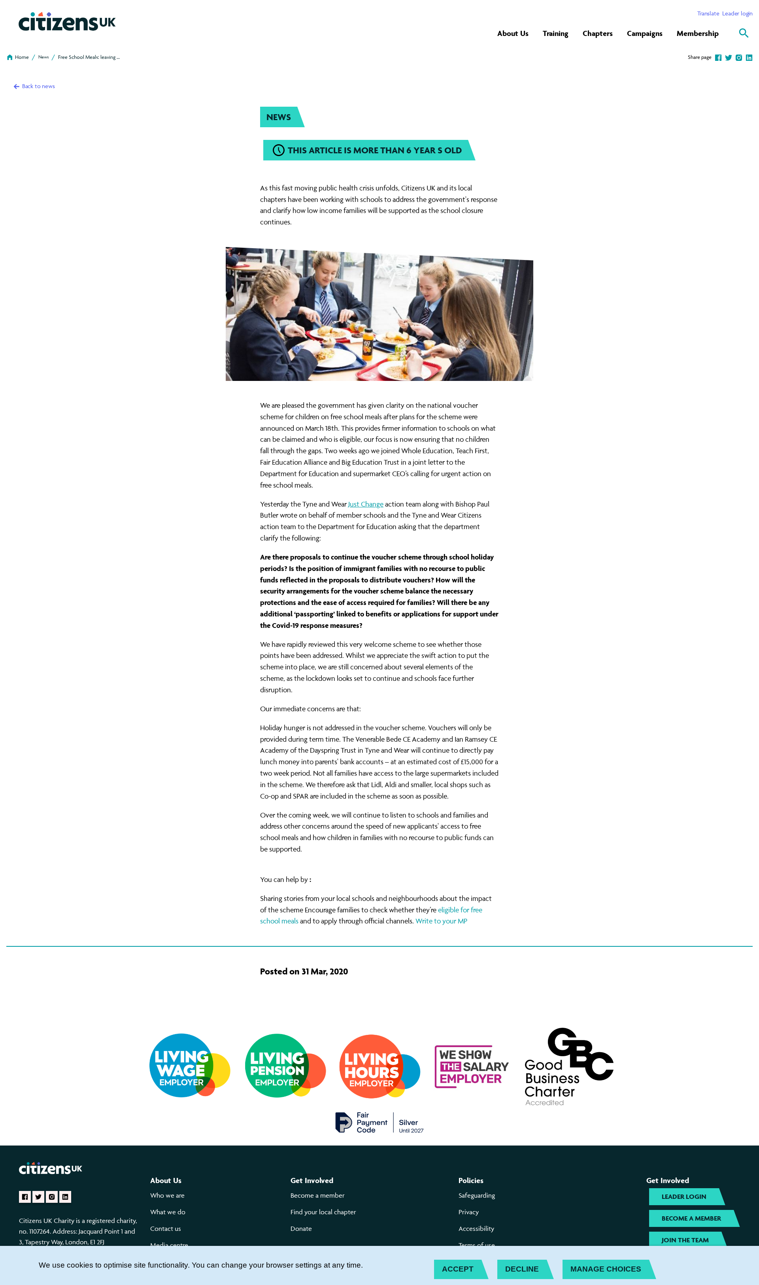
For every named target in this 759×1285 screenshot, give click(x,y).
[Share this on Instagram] (738, 57)
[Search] (744, 33)
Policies (471, 1180)
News (43, 57)
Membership (698, 33)
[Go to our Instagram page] (52, 1197)
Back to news (38, 86)
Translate (708, 13)
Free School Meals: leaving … (89, 57)
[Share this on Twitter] (728, 57)
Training (555, 33)
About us (165, 1180)
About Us (513, 33)
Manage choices (605, 1269)
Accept (458, 1269)
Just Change (365, 504)
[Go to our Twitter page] (38, 1197)
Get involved (312, 1180)
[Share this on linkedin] (749, 57)
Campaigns (645, 33)
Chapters (598, 33)
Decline (522, 1269)
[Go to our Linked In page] (65, 1197)
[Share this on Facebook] (718, 57)
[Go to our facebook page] (25, 1197)
